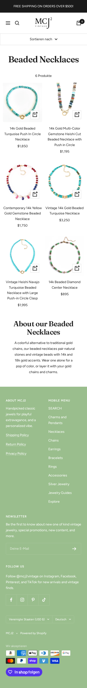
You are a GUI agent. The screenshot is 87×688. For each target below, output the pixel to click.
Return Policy (16, 444)
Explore (54, 502)
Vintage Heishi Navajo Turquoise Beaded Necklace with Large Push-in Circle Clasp (22, 290)
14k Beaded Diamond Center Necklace (64, 284)
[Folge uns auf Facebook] (11, 599)
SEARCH (55, 408)
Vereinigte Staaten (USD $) (27, 619)
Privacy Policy (16, 453)
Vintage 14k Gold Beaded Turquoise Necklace (64, 210)
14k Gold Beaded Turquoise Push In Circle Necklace (22, 133)
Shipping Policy (17, 435)
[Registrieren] (74, 548)
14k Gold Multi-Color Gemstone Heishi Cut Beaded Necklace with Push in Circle (65, 136)
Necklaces (56, 432)
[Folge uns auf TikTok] (43, 599)
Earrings (54, 449)
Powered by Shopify (33, 633)
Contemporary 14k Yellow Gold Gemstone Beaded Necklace (22, 213)
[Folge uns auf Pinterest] (33, 599)
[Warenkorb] (78, 23)
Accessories (57, 475)
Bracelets (55, 458)
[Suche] (17, 23)
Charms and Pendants (57, 420)
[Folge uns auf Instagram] (22, 599)
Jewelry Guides (60, 493)
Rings (52, 467)
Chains (53, 440)
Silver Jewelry (58, 484)
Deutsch (60, 619)
